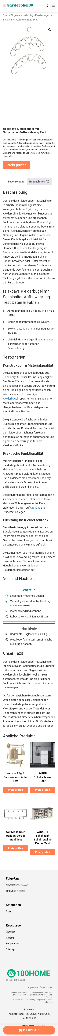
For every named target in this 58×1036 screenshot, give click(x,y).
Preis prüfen (16, 165)
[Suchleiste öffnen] (47, 5)
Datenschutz (46, 987)
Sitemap (10, 949)
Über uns (10, 932)
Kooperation (12, 943)
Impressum (33, 987)
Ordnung (35, 507)
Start (5, 15)
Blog (8, 911)
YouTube (10, 890)
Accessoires (21, 469)
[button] (49, 29)
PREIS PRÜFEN (31, 1030)
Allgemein (16, 15)
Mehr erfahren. (48, 1001)
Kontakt (10, 937)
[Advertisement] (29, 104)
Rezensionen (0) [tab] (39, 181)
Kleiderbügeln (11, 398)
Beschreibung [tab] (16, 181)
